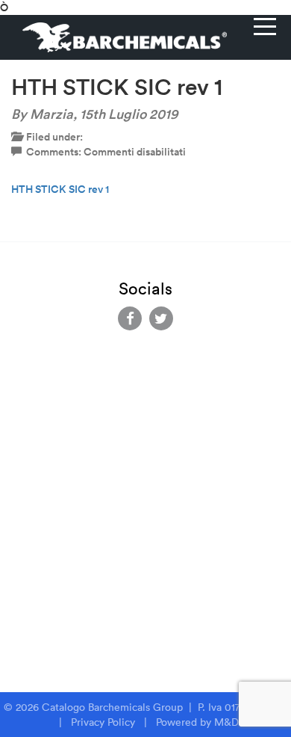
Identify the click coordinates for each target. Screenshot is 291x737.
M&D (226, 722)
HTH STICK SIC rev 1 (60, 189)
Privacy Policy (103, 722)
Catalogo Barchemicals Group (114, 707)
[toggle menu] (265, 26)
